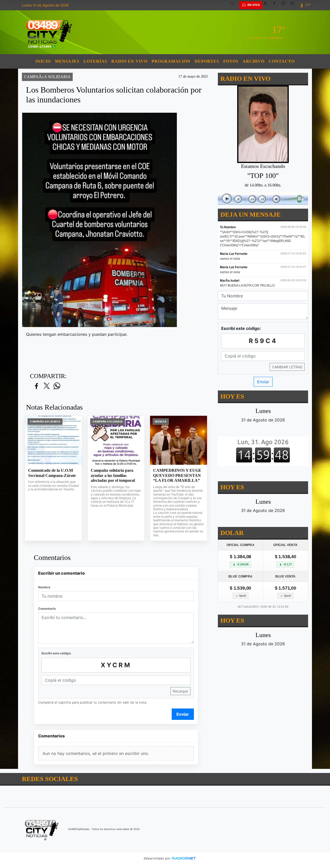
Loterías (95, 61)
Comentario (47, 608)
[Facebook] (276, 5)
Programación (171, 61)
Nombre (44, 587)
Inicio (43, 61)
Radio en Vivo (129, 61)
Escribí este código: (56, 653)
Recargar (180, 691)
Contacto (282, 61)
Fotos (230, 61)
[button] (234, 5)
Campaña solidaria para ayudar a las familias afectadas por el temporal (113, 475)
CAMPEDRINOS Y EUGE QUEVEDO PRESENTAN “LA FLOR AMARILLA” (177, 475)
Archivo (254, 61)
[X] (267, 5)
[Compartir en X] (47, 386)
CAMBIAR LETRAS (287, 367)
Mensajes (67, 61)
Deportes (207, 61)
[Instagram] (285, 5)
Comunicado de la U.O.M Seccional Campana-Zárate (52, 473)
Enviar (182, 714)
